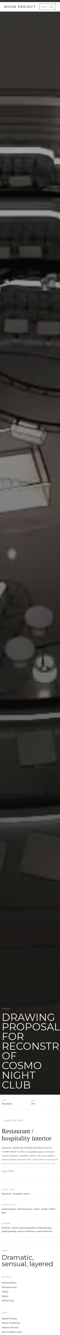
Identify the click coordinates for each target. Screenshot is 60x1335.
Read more (8, 1171)
